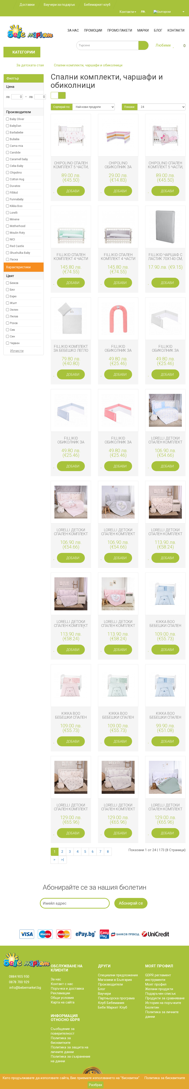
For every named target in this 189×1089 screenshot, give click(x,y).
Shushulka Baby (20, 252)
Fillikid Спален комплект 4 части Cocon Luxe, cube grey (118, 261)
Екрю (13, 296)
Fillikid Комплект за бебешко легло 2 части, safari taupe (70, 352)
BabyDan (15, 125)
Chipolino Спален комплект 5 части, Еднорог (71, 167)
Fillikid (14, 192)
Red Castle (17, 246)
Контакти (126, 12)
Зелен (14, 309)
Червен (15, 343)
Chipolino (16, 172)
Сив (12, 329)
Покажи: (129, 107)
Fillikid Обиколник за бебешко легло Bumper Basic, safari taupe (165, 354)
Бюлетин (152, 1007)
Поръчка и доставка (67, 988)
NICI (12, 239)
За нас (73, 30)
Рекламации (60, 993)
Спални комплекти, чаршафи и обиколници (88, 65)
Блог (158, 30)
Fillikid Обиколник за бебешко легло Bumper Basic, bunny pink (118, 446)
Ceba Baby (16, 166)
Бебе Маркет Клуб (112, 1007)
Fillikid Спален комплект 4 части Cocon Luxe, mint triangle (71, 261)
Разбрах (95, 1085)
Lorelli (14, 212)
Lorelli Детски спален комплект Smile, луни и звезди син (165, 444)
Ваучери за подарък (59, 4)
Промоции (93, 30)
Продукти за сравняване (165, 998)
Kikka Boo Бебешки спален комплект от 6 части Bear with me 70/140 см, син (165, 630)
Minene (14, 219)
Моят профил (155, 984)
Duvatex (15, 186)
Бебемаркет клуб (97, 4)
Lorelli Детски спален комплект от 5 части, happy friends (165, 811)
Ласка (14, 259)
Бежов (14, 283)
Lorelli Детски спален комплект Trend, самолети (165, 534)
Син (12, 336)
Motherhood (17, 226)
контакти (176, 30)
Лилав (14, 316)
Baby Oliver (17, 119)
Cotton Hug (17, 179)
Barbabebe (16, 132)
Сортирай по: (61, 107)
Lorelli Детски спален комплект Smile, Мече (118, 534)
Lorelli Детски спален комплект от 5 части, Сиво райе (118, 811)
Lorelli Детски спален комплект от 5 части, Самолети (71, 811)
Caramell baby (19, 159)
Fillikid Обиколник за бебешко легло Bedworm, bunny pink (118, 354)
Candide (15, 152)
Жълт (13, 303)
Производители (110, 984)
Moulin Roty (17, 232)
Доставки (27, 4)
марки (143, 30)
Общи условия (62, 998)
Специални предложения (118, 975)
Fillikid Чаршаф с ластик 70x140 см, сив (165, 259)
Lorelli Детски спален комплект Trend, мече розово (118, 628)
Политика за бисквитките (164, 1078)
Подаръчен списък (160, 994)
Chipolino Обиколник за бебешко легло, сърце (118, 169)
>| (62, 860)
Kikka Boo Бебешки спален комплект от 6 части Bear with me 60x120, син (165, 721)
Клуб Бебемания (111, 1003)
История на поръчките (163, 1003)
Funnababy (17, 199)
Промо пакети (119, 30)
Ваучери (104, 994)
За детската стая (30, 65)
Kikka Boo (16, 206)
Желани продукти (159, 989)
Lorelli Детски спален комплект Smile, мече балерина (71, 536)
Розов (14, 323)
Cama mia (16, 146)
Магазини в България (115, 980)
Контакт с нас (62, 984)
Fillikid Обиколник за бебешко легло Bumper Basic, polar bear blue (71, 446)
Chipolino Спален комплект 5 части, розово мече (165, 167)
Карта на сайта (62, 1002)
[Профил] (181, 11)
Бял (12, 289)
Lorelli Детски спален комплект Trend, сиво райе (71, 626)
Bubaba (14, 139)
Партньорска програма (116, 998)
